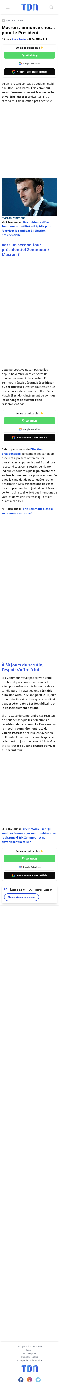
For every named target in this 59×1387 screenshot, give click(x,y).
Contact (29, 1350)
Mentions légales (29, 1356)
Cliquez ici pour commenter (21, 897)
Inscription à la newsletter (29, 1346)
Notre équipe (29, 1353)
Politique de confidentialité (29, 1360)
